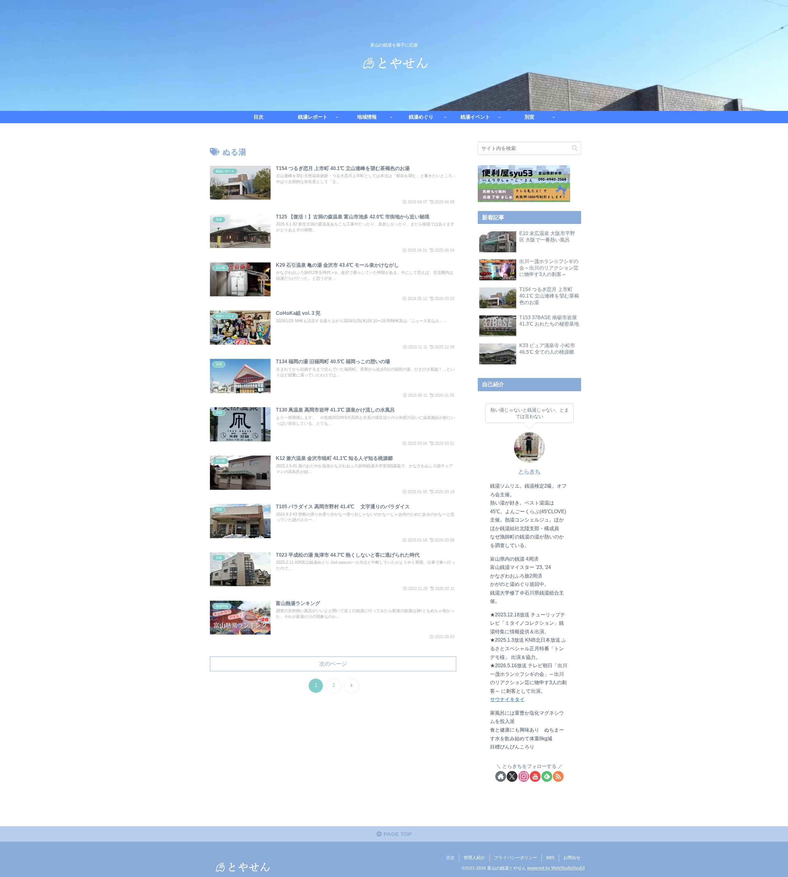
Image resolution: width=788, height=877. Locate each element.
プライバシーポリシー (515, 857)
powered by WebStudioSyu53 (556, 868)
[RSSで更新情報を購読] (558, 776)
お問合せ (572, 857)
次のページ (333, 664)
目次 (450, 857)
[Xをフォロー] (512, 776)
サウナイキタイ (507, 699)
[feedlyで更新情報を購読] (546, 776)
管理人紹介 (474, 857)
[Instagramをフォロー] (523, 776)
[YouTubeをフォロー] (535, 776)
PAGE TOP (397, 834)
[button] (574, 148)
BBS (550, 857)
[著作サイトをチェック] (500, 776)
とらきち (529, 472)
